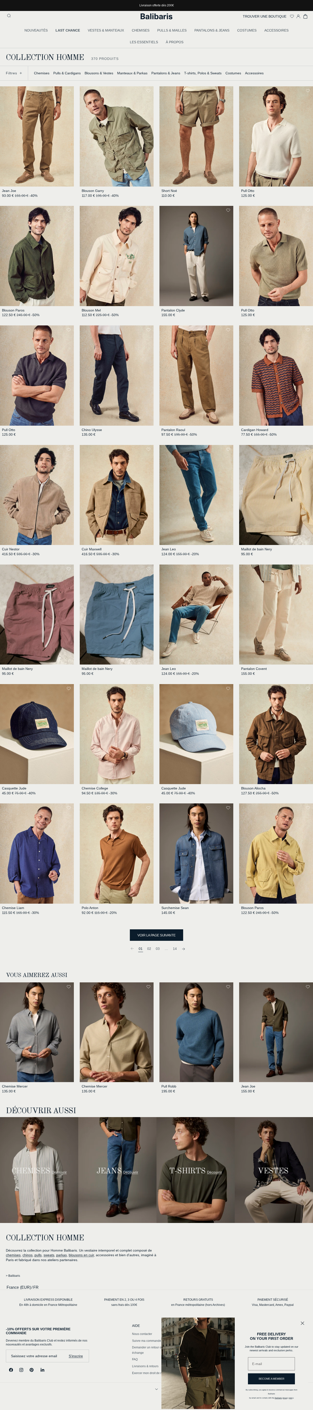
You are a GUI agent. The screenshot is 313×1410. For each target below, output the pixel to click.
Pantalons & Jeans (165, 73)
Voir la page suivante (156, 935)
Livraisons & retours (145, 1366)
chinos (27, 1255)
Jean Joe (9, 191)
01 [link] (141, 949)
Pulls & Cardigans (67, 73)
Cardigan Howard (254, 430)
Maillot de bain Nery (256, 549)
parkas (61, 1255)
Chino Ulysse (92, 430)
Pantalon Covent (254, 669)
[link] (132, 948)
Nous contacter (142, 1334)
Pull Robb (168, 1086)
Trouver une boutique (264, 16)
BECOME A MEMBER (271, 1378)
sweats (49, 1255)
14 (175, 949)
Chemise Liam (13, 908)
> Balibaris (13, 1275)
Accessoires (254, 73)
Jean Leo (168, 549)
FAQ (135, 1359)
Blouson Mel (91, 310)
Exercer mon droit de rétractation (153, 1373)
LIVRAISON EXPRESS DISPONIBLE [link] (48, 1299)
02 (149, 949)
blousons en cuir (81, 1255)
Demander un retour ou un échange (149, 1350)
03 (158, 949)
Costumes (233, 73)
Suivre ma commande (146, 1341)
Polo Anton (90, 908)
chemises (13, 1255)
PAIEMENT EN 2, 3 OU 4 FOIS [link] (124, 1299)
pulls (38, 1255)
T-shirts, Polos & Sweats (203, 73)
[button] (9, 16)
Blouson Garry (93, 191)
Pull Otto (247, 191)
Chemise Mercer (15, 1086)
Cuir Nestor (11, 549)
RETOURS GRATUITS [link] (198, 1299)
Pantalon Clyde (173, 310)
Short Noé (169, 191)
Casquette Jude (14, 788)
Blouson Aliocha (253, 788)
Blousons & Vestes (99, 73)
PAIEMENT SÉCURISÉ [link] (272, 1299)
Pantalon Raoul (173, 430)
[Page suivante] (183, 948)
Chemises (41, 73)
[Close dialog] (302, 1323)
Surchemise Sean (175, 908)
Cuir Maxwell (91, 549)
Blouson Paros (13, 310)
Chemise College (95, 788)
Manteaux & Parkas (132, 73)
